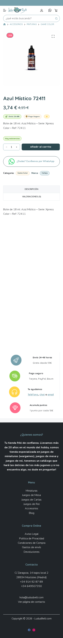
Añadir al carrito (40, 146)
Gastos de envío (31, 547)
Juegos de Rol (32, 504)
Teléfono (33, 394)
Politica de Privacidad (31, 538)
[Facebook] (29, 630)
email (51, 394)
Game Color (22, 173)
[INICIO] (4, 24)
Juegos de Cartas (31, 500)
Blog (31, 513)
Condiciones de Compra (31, 543)
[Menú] (4, 10)
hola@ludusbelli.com (31, 597)
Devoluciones (31, 552)
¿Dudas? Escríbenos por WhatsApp (36, 161)
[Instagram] (34, 630)
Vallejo (45, 173)
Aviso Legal (31, 534)
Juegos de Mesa (31, 495)
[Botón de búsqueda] (56, 18)
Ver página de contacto (31, 602)
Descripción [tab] (31, 189)
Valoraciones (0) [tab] (31, 196)
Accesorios (31, 508)
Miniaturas (31, 491)
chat (42, 394)
